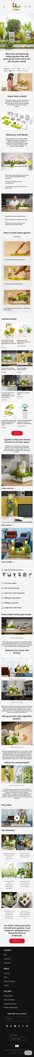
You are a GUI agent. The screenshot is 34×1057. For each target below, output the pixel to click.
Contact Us (7, 958)
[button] (4, 6)
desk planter (6, 525)
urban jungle (6, 562)
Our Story (7, 973)
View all (17, 433)
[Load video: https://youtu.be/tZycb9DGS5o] (17, 818)
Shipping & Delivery (10, 1003)
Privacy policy (13, 1053)
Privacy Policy (8, 995)
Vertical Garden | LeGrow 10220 (22, 368)
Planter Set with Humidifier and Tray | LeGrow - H (24, 342)
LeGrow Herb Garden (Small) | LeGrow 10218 (8, 368)
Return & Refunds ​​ (9, 999)
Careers (6, 985)
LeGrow (10, 1050)
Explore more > (17, 941)
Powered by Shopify (17, 1050)
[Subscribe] (26, 1019)
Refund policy (26, 1050)
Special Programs (9, 981)
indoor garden (7, 488)
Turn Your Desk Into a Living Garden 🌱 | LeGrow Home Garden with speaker (8, 395)
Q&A (5, 954)
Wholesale (7, 963)
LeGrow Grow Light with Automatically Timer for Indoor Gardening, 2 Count (8, 423)
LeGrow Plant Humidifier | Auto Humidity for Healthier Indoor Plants (24, 422)
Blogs (5, 977)
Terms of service (22, 1053)
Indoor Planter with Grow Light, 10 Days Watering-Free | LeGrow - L (8, 343)
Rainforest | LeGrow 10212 (23, 393)
